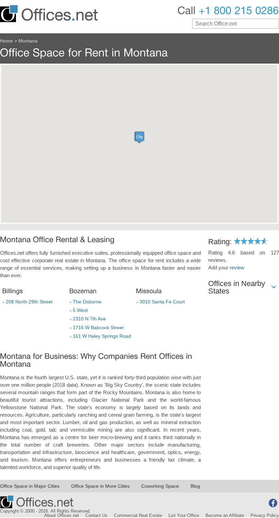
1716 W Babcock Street (97, 327)
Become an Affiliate (225, 515)
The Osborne (86, 301)
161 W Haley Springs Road (101, 336)
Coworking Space (160, 486)
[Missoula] (148, 290)
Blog (195, 486)
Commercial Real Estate (138, 515)
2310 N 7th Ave (88, 318)
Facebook (272, 503)
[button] (139, 137)
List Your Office (183, 515)
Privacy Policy (264, 515)
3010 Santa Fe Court (161, 301)
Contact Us (96, 515)
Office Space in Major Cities (30, 486)
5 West (79, 310)
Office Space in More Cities (100, 486)
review (237, 267)
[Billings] (12, 290)
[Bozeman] (82, 290)
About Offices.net (61, 515)
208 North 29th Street (28, 301)
